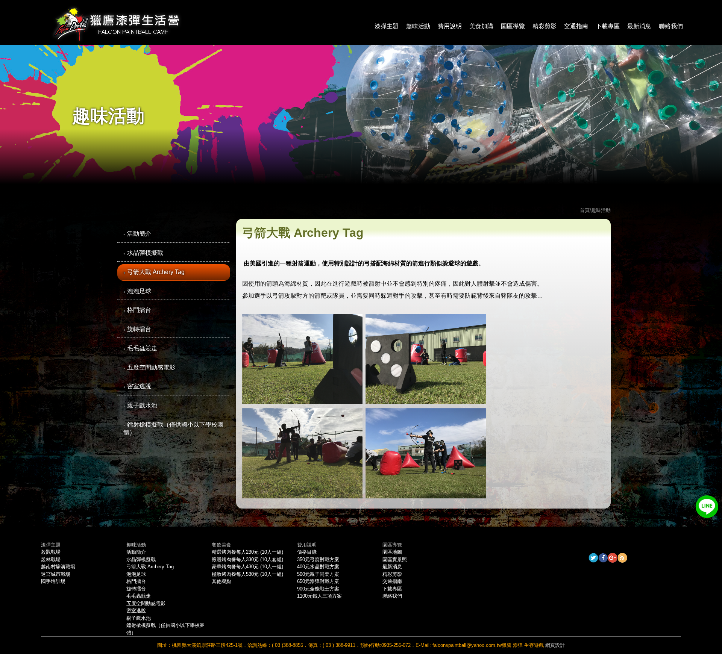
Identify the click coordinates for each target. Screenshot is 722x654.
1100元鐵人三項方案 (319, 596)
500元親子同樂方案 (318, 574)
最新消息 (639, 26)
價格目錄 (307, 552)
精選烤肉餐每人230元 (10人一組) (247, 552)
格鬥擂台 (139, 310)
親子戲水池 (142, 405)
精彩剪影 (544, 26)
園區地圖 (392, 552)
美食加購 (481, 26)
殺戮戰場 (51, 552)
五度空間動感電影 (151, 367)
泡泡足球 (139, 291)
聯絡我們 (671, 26)
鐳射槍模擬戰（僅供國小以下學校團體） (173, 428)
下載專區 (608, 26)
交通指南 (576, 26)
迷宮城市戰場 (55, 574)
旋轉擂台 (139, 329)
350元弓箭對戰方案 (318, 559)
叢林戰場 (51, 559)
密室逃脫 (139, 386)
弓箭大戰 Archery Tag (156, 272)
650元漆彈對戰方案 (318, 581)
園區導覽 (513, 26)
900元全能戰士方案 (318, 589)
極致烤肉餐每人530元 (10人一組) (247, 574)
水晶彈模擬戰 (145, 253)
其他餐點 (221, 581)
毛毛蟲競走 (142, 348)
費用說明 (450, 26)
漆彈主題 (387, 26)
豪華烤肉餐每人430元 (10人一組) (247, 566)
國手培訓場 (53, 581)
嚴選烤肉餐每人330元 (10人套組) (247, 559)
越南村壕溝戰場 (58, 566)
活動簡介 (139, 233)
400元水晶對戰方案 (318, 566)
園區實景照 (394, 559)
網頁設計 (555, 645)
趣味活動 (418, 26)
